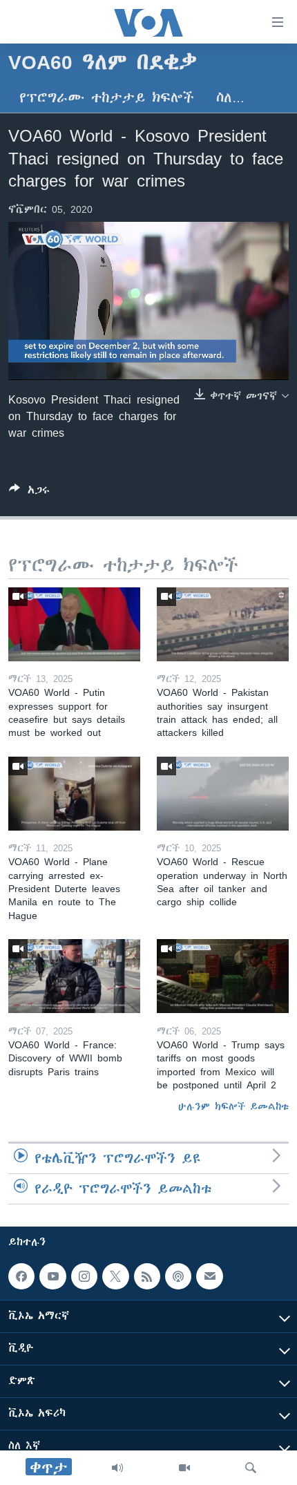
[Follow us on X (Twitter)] (115, 1276)
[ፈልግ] (250, 1467)
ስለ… (230, 98)
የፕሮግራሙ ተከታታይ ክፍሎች (106, 98)
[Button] (29, 492)
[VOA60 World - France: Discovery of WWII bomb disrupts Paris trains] (74, 976)
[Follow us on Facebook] (21, 1276)
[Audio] (117, 1467)
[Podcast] (178, 1276)
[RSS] (147, 1276)
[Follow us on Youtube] (52, 1276)
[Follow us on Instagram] (84, 1276)
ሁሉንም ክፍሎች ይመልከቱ (233, 1106)
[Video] (184, 1467)
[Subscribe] (209, 1276)
